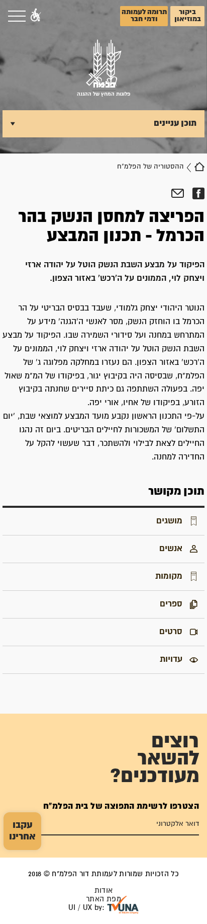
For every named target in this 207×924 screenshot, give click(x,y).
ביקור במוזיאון (187, 15)
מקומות (168, 576)
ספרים (171, 603)
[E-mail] (177, 194)
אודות (103, 890)
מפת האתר (103, 899)
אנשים (170, 548)
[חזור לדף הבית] (199, 167)
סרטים (170, 631)
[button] (35, 16)
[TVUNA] (123, 905)
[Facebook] (198, 194)
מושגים (169, 520)
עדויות (171, 659)
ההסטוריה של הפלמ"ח (150, 167)
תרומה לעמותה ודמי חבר (144, 15)
